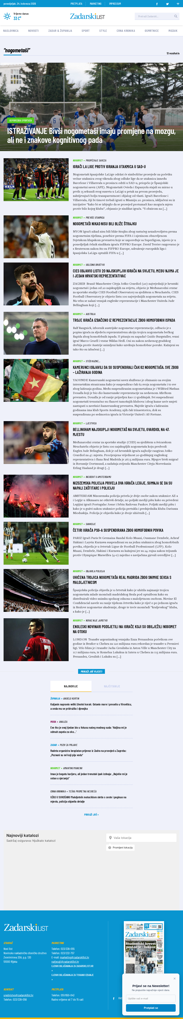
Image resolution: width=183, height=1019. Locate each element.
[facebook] (156, 2)
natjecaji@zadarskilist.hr (65, 961)
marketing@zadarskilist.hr (74, 957)
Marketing (96, 3)
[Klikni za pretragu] (175, 16)
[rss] (178, 2)
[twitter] (167, 2)
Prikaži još (90, 814)
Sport (86, 31)
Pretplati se (151, 1007)
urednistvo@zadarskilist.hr (18, 995)
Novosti (33, 31)
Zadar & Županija (60, 31)
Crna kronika (126, 31)
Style (103, 31)
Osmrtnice (152, 31)
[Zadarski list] (87, 16)
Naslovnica (11, 31)
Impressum (115, 3)
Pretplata (76, 3)
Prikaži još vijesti (91, 671)
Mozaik (173, 31)
